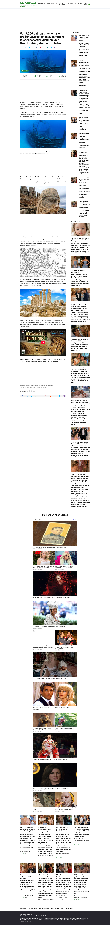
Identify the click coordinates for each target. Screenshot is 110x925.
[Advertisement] (55, 21)
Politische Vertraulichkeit (26, 915)
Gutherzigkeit (50, 385)
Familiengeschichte (25, 385)
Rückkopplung (48, 915)
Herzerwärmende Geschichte (28, 387)
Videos (80, 3)
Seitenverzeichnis (57, 915)
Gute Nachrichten (28, 2)
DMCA (42, 915)
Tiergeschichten (71, 3)
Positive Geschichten (62, 4)
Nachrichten (41, 3)
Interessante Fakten (41, 387)
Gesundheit (42, 385)
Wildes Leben (85, 4)
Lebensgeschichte (52, 3)
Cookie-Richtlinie (37, 915)
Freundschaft (35, 385)
